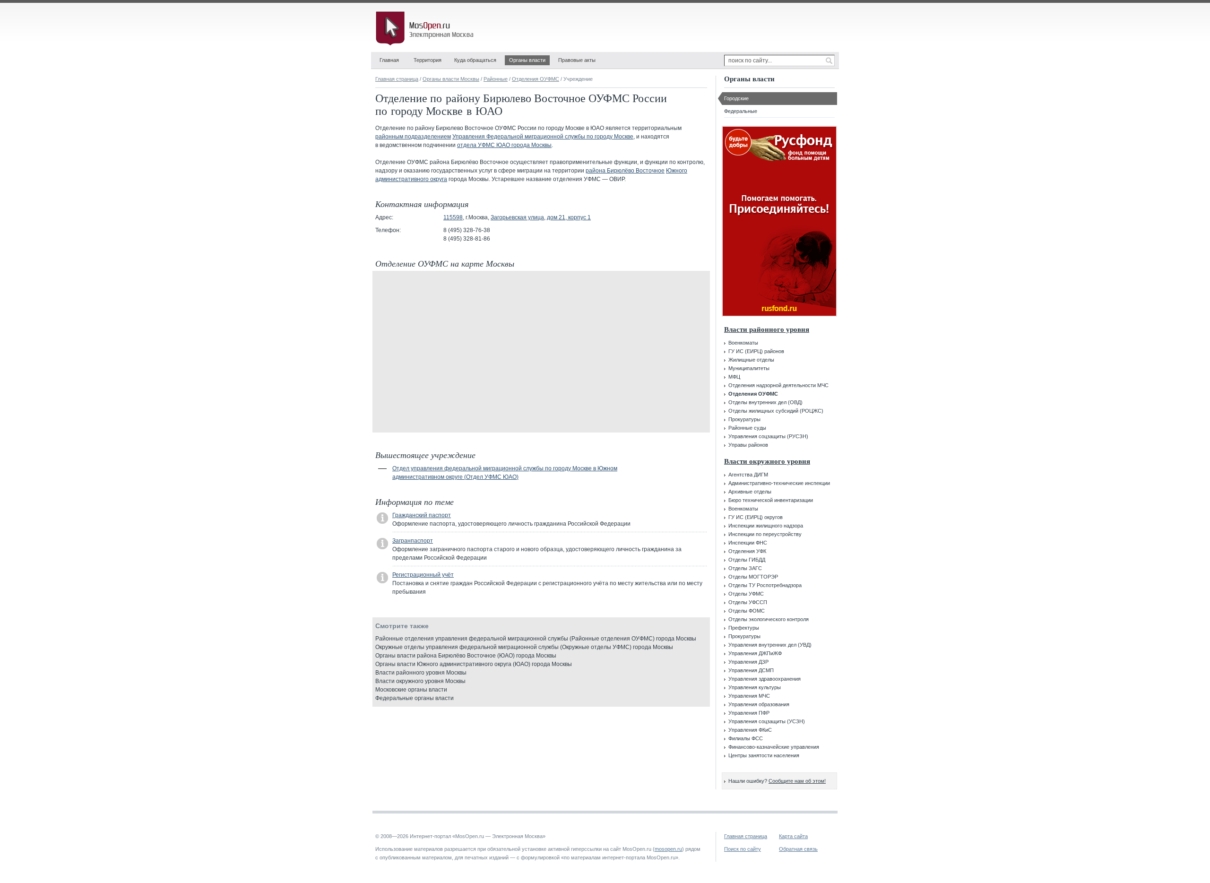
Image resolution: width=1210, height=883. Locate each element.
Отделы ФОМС (746, 611)
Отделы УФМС (746, 594)
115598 (453, 217)
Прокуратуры (744, 419)
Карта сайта (793, 836)
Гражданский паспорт (421, 515)
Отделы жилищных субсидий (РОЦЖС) (775, 411)
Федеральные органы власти (414, 698)
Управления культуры (754, 687)
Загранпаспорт (412, 540)
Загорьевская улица (517, 217)
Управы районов (748, 445)
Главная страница (396, 79)
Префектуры (743, 628)
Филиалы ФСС (745, 738)
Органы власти (527, 60)
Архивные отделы (749, 491)
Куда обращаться (475, 60)
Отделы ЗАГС (745, 568)
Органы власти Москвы (451, 79)
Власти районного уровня (766, 329)
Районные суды (747, 428)
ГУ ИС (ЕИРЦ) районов (756, 351)
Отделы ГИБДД (746, 560)
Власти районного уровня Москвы (421, 672)
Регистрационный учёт (423, 574)
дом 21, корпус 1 (569, 217)
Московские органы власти (411, 689)
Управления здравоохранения (764, 679)
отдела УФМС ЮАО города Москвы (504, 145)
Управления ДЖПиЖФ (755, 653)
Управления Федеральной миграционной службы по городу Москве (542, 136)
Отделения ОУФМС (535, 79)
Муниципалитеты (748, 368)
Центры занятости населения (763, 755)
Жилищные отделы (751, 360)
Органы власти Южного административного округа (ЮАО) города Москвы (473, 664)
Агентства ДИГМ (748, 474)
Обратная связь (798, 849)
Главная (389, 60)
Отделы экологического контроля (768, 619)
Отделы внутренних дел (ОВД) (765, 402)
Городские (736, 98)
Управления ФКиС (750, 730)
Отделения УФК (747, 551)
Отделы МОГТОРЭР (753, 577)
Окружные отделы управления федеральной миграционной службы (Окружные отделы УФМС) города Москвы (524, 647)
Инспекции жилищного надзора (765, 525)
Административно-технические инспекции (779, 483)
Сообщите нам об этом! (797, 781)
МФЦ (734, 377)
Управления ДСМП (751, 670)
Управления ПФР (748, 713)
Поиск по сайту (742, 849)
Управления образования (758, 704)
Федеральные (740, 111)
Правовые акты (577, 60)
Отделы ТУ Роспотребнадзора (765, 585)
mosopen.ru (668, 849)
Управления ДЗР (748, 662)
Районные (496, 79)
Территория (427, 60)
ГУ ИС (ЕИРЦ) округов (755, 517)
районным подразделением (413, 136)
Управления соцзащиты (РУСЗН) (768, 436)
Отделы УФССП (747, 602)
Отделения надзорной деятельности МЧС (778, 385)
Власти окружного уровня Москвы (420, 681)
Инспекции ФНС (747, 542)
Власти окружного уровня (767, 461)
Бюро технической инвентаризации (770, 500)
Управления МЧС (749, 696)
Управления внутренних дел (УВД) (770, 645)
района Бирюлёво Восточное (625, 170)
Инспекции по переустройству (765, 534)
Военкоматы (743, 343)
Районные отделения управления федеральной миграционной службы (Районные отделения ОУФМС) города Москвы (535, 638)
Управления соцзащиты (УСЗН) (766, 721)
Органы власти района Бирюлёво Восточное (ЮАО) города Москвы (465, 655)
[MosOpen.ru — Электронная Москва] (426, 28)
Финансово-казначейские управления (773, 747)
